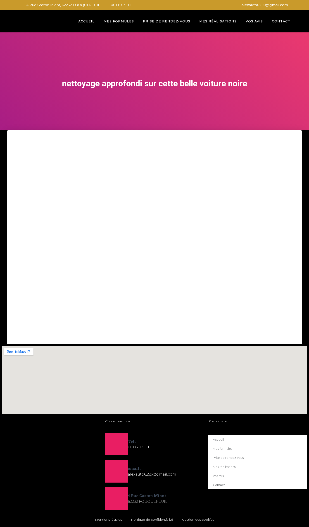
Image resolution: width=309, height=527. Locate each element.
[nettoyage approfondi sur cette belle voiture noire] (141, 221)
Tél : (132, 441)
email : (134, 468)
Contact (281, 21)
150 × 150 (45, 305)
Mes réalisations (218, 21)
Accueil (86, 21)
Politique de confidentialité (152, 519)
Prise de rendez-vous (166, 21)
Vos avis (254, 21)
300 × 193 (62, 305)
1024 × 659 (118, 305)
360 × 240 (99, 305)
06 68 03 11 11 (139, 447)
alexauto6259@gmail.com (152, 474)
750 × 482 (80, 305)
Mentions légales (108, 519)
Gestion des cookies (198, 519)
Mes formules (119, 21)
